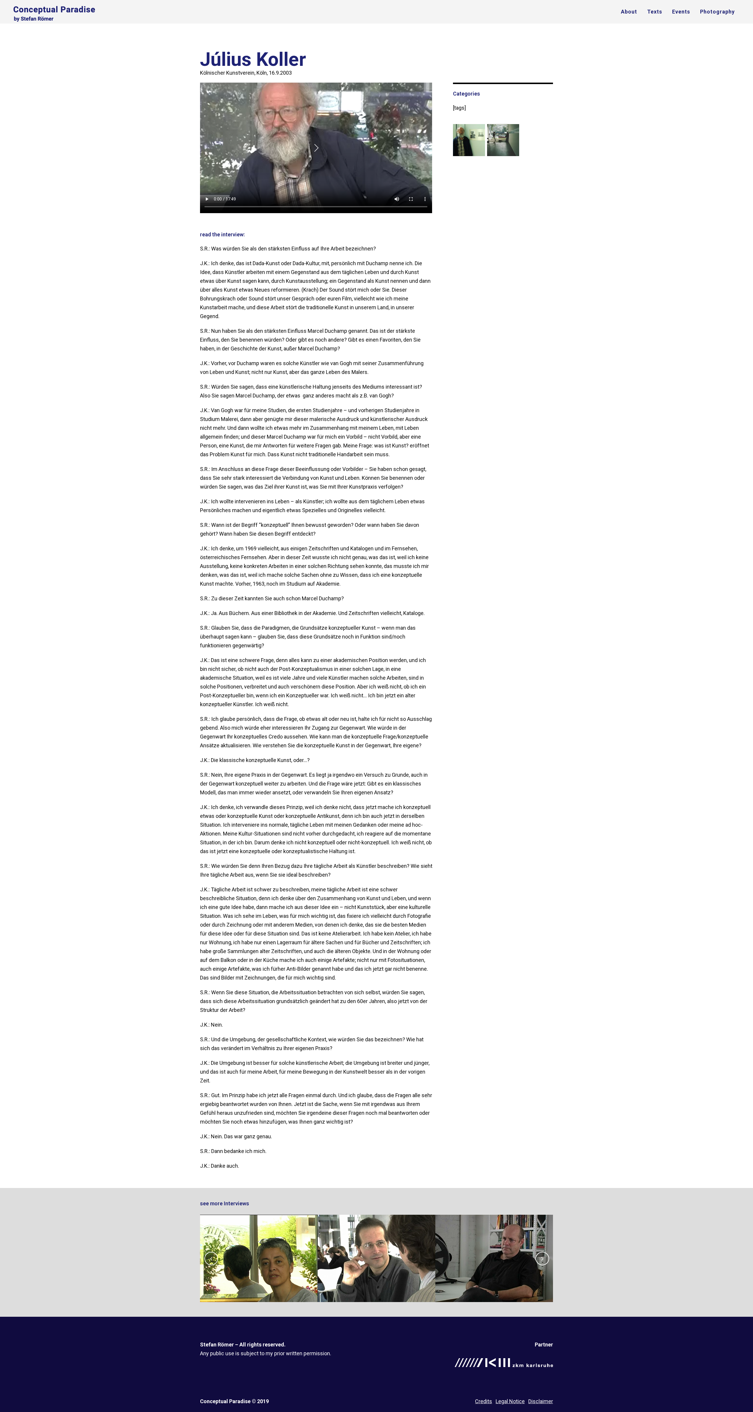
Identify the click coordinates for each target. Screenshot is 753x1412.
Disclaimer (540, 1401)
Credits (483, 1401)
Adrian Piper (259, 1243)
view (259, 1274)
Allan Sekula (494, 1243)
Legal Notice (510, 1401)
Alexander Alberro (376, 1243)
